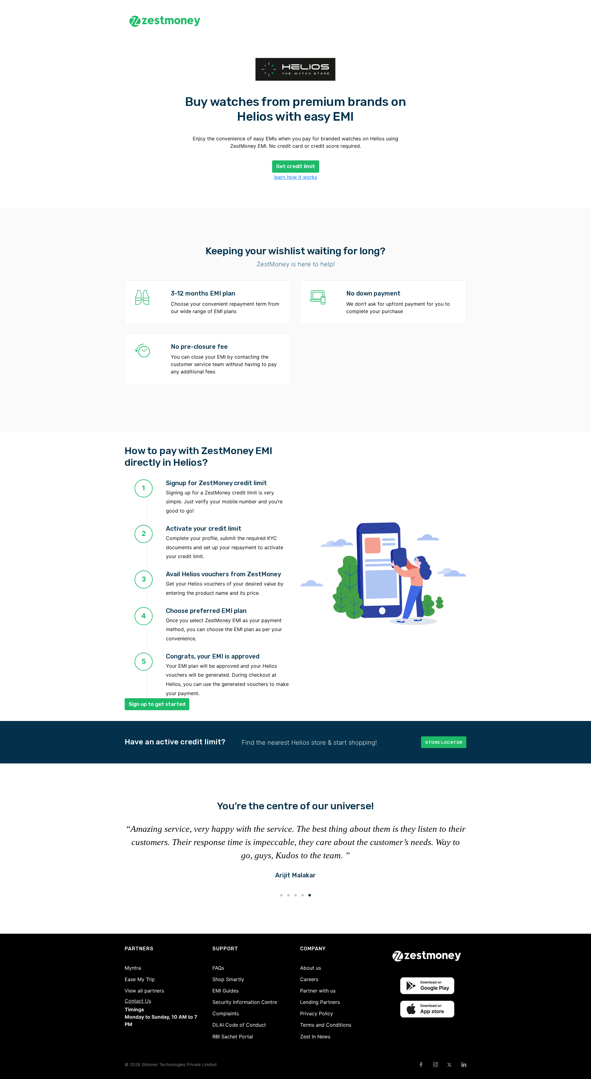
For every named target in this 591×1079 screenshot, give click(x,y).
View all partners (144, 991)
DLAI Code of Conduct (239, 1025)
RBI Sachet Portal (232, 1036)
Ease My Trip (140, 979)
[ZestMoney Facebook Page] (421, 1065)
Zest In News (315, 1036)
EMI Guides (225, 991)
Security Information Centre (244, 1002)
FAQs (218, 968)
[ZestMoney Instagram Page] (435, 1065)
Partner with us (318, 991)
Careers (309, 979)
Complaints (225, 1013)
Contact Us (138, 1001)
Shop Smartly (228, 979)
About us (310, 968)
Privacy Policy (316, 1013)
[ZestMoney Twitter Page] (449, 1065)
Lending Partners (320, 1002)
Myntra (133, 968)
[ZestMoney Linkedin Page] (463, 1065)
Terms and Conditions (325, 1025)
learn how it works (295, 177)
